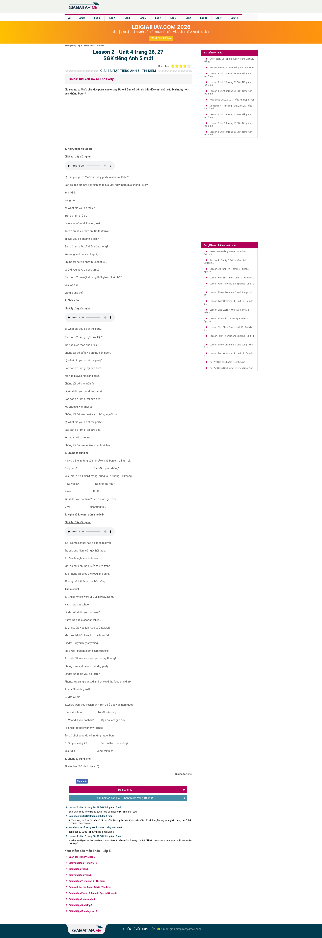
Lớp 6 (143, 18)
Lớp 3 (97, 18)
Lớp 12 (234, 18)
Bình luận (82, 781)
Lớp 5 (127, 18)
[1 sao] (173, 66)
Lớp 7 (158, 18)
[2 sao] (177, 66)
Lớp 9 (189, 18)
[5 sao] (189, 66)
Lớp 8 (173, 18)
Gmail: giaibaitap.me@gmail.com (181, 929)
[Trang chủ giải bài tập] (84, 9)
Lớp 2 (82, 18)
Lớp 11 (219, 18)
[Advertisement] (128, 122)
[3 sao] (181, 66)
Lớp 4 (112, 18)
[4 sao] (185, 66)
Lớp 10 (203, 18)
